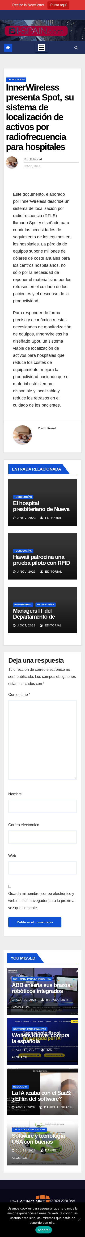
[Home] (8, 48)
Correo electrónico (23, 825)
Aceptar (44, 1230)
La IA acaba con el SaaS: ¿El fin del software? (42, 1096)
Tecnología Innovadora (29, 1129)
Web (12, 856)
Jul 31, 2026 (26, 1150)
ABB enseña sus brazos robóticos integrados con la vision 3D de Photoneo (41, 994)
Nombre (15, 794)
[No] (79, 1219)
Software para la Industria (32, 979)
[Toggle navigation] (41, 47)
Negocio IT (20, 1086)
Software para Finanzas (29, 1029)
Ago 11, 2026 (26, 1050)
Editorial (36, 159)
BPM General (23, 604)
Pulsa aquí (58, 5)
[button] (76, 47)
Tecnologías (16, 79)
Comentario (19, 695)
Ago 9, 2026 (25, 1107)
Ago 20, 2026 (26, 999)
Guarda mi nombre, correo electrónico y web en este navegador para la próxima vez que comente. (41, 901)
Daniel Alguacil (58, 1107)
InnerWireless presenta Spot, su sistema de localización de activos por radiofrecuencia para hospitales (40, 117)
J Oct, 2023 (26, 625)
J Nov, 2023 (26, 518)
